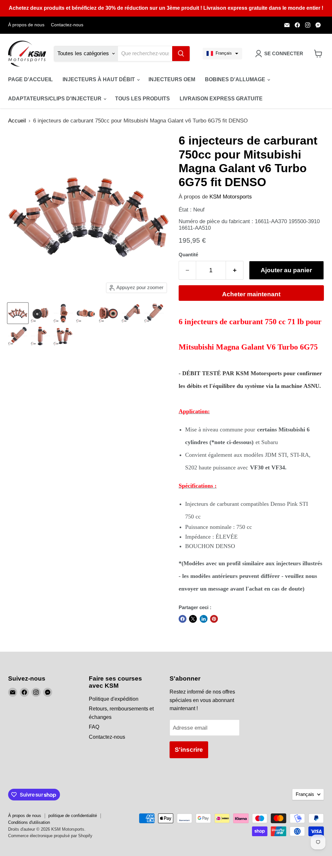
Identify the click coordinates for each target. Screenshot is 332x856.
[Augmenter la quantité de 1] (234, 270)
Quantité (188, 254)
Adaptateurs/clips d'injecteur (55, 98)
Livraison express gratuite (221, 98)
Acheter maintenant (251, 294)
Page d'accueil (30, 79)
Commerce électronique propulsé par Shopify (50, 835)
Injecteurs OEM (171, 79)
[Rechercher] (181, 53)
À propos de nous (26, 24)
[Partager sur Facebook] (182, 619)
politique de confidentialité (72, 815)
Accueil (17, 121)
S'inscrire (189, 749)
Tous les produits (142, 98)
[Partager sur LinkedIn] (204, 619)
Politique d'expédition (113, 699)
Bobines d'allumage (236, 79)
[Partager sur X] (193, 619)
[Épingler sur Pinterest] (214, 619)
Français (305, 794)
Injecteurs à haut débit (99, 79)
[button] (222, 53)
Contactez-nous (67, 24)
